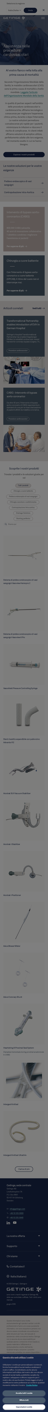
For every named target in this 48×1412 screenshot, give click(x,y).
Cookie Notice (31, 1385)
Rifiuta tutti (24, 1400)
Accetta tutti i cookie (24, 1393)
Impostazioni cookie (24, 1407)
